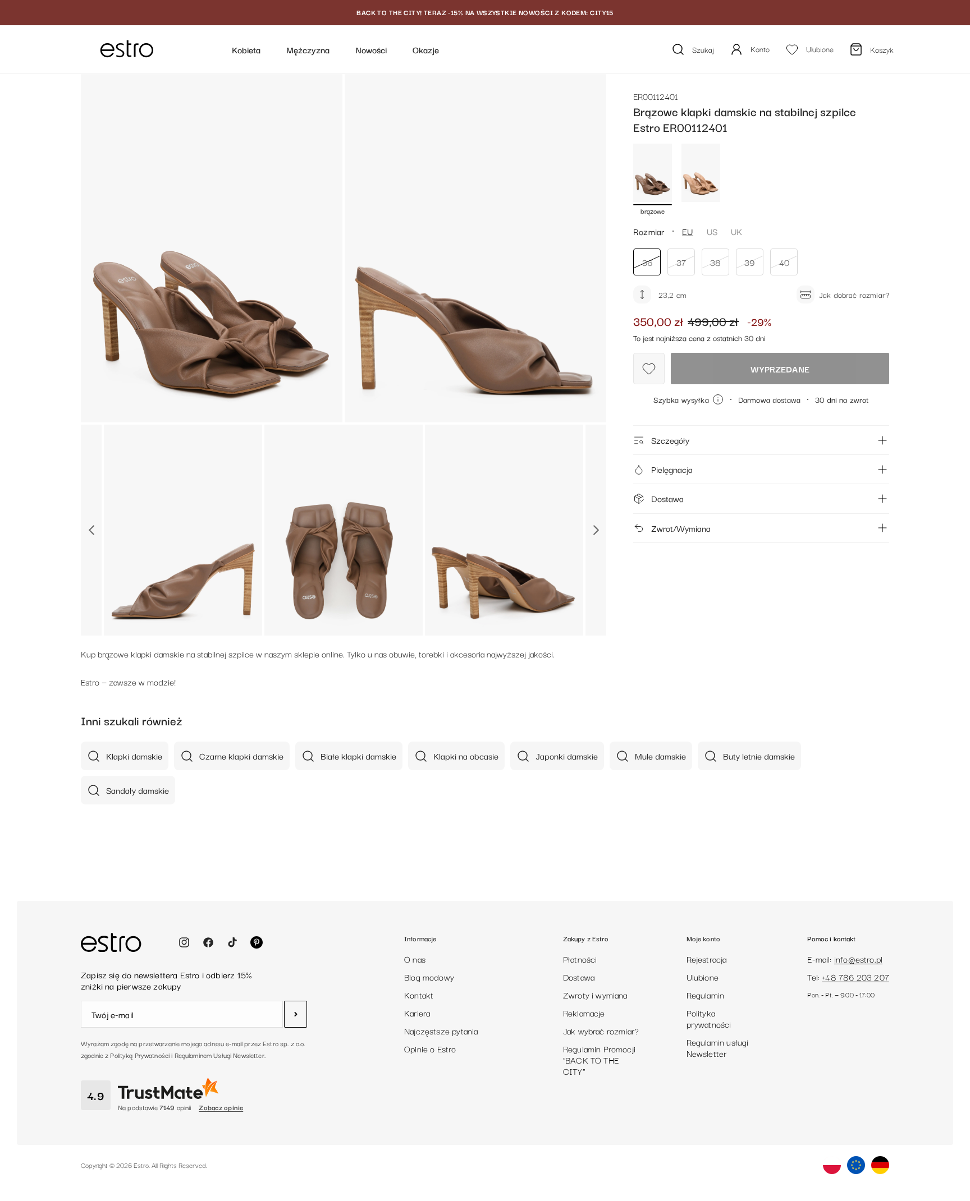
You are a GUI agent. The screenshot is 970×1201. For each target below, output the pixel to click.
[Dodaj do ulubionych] (649, 368)
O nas (414, 958)
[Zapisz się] (295, 1014)
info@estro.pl (858, 958)
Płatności (580, 958)
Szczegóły (670, 440)
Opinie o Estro (430, 1048)
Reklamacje (584, 1012)
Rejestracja (707, 958)
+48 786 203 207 (855, 976)
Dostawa (667, 498)
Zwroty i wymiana (595, 994)
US (712, 231)
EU (687, 231)
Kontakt (418, 994)
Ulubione (703, 976)
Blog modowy (429, 976)
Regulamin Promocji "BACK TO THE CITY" (599, 1060)
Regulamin (706, 994)
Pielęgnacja (672, 469)
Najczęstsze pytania (441, 1030)
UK (736, 231)
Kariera (417, 1012)
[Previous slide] (91, 530)
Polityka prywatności (709, 1018)
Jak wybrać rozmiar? (601, 1030)
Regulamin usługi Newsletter (718, 1047)
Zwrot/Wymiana (681, 528)
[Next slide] (595, 530)
